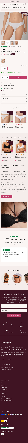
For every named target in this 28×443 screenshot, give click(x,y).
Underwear (8, 7)
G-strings (18, 7)
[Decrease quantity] (2, 77)
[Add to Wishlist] (1, 13)
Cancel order (4, 389)
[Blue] (20, 154)
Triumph (23, 7)
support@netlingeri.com (6, 398)
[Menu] (2, 4)
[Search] (4, 4)
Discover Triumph (7, 196)
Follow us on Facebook (6, 359)
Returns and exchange (6, 369)
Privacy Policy (4, 387)
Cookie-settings (4, 385)
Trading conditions (5, 383)
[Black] (4, 124)
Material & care (4, 98)
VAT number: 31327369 (6, 400)
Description (3, 94)
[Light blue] (3, 124)
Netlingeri (3, 396)
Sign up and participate (14, 315)
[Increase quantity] (7, 77)
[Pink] (16, 124)
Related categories (14, 270)
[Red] (18, 124)
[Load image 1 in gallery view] (14, 26)
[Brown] (8, 154)
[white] (3, 61)
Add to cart (18, 77)
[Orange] (6, 154)
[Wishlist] (22, 4)
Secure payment (4, 101)
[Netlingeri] (14, 4)
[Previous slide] (2, 243)
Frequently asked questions (7, 367)
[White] (1, 124)
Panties (13, 7)
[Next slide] (26, 243)
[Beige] (6, 124)
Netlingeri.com (6, 439)
